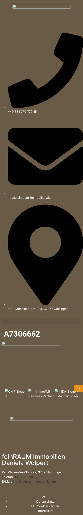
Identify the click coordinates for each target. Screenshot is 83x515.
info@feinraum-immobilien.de (34, 481)
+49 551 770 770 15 (29, 477)
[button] (41, 321)
